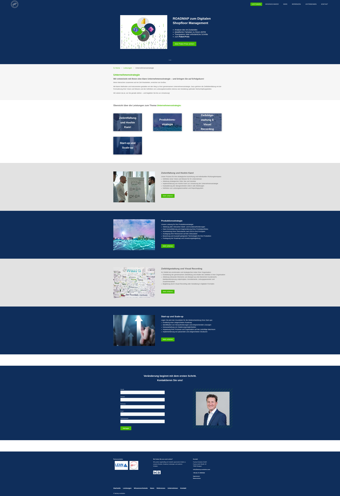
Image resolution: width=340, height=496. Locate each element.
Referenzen (161, 488)
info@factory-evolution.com (201, 469)
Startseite (117, 488)
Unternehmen (173, 488)
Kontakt (183, 488)
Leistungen (127, 68)
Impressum (196, 476)
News (152, 488)
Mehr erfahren (168, 196)
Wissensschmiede (141, 488)
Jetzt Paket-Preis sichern (184, 44)
